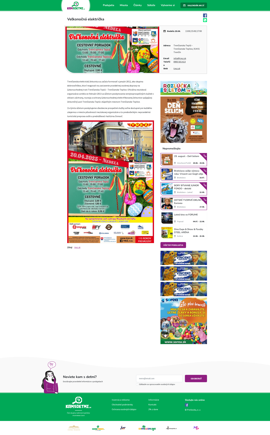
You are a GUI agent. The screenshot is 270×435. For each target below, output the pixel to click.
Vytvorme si (168, 5)
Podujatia (108, 5)
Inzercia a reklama (121, 399)
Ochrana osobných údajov (124, 409)
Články (137, 5)
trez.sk (177, 68)
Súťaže (151, 5)
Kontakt (152, 404)
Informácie (153, 399)
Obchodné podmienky (122, 404)
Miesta (124, 5)
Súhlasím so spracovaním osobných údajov (157, 384)
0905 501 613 (180, 61)
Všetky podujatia (173, 245)
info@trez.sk (180, 58)
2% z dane (153, 409)
